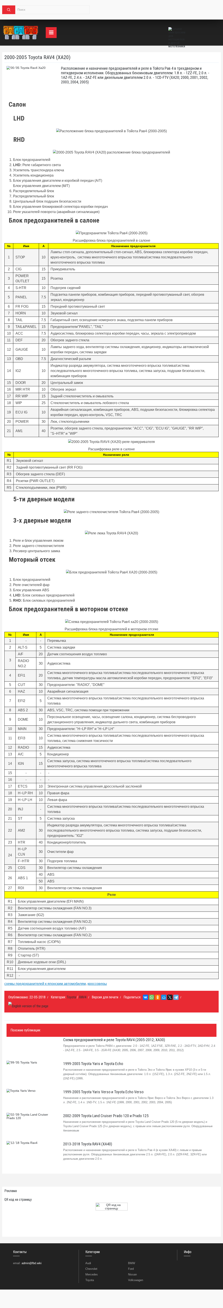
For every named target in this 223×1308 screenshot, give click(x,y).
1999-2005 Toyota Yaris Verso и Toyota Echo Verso (103, 1092)
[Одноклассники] (157, 997)
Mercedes (91, 1274)
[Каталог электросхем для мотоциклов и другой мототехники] (177, 32)
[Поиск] (8, 9)
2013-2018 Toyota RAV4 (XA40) (87, 1144)
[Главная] (20, 32)
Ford (131, 1268)
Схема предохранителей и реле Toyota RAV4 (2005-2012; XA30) (114, 1039)
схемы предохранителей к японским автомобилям (45, 984)
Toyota (71, 997)
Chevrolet (91, 1268)
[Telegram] (176, 997)
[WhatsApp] (151, 997)
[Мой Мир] (163, 997)
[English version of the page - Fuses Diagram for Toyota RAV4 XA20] (28, 1006)
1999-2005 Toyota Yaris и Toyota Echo (93, 1063)
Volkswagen (135, 1280)
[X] (169, 997)
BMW (131, 1263)
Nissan (132, 1274)
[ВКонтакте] (145, 997)
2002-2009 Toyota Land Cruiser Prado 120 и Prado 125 (106, 1115)
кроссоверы (97, 984)
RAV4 (82, 997)
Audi (88, 1263)
